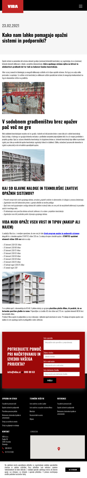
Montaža (32, 411)
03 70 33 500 (9, 452)
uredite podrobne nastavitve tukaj (15, 474)
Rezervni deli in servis (36, 415)
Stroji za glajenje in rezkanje (10, 425)
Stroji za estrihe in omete (9, 421)
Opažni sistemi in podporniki (10, 407)
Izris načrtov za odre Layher (38, 403)
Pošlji (49, 380)
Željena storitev (48, 353)
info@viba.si (14, 372)
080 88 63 (29, 372)
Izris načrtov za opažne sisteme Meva (41, 407)
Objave (32, 419)
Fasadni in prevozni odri (9, 403)
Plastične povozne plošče (9, 411)
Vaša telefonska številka (51, 370)
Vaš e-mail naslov (49, 361)
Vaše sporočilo (48, 338)
